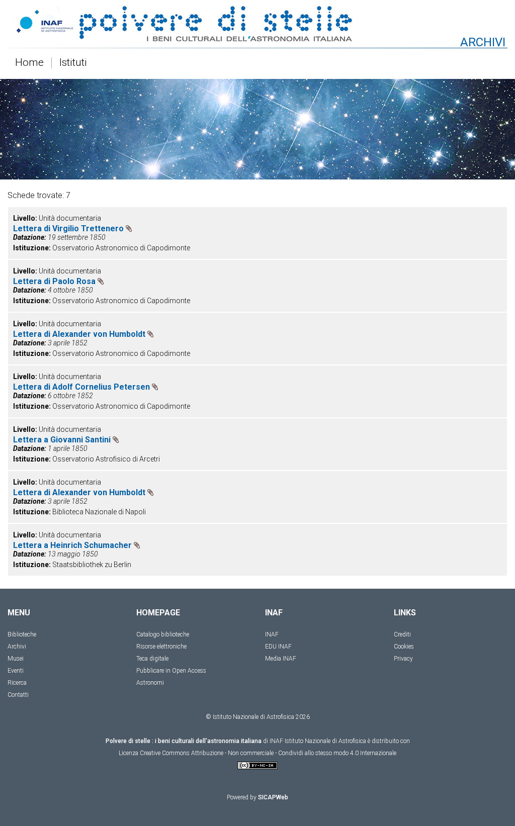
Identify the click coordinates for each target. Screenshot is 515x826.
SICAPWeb (273, 797)
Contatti (18, 694)
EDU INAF (278, 646)
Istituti (73, 62)
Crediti (402, 634)
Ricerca (17, 682)
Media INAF (280, 658)
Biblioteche (22, 634)
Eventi (16, 670)
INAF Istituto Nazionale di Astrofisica (318, 741)
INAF (272, 634)
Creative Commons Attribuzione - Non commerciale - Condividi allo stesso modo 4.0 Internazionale (268, 753)
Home (29, 62)
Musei (16, 658)
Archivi (17, 646)
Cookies (404, 646)
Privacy (403, 658)
